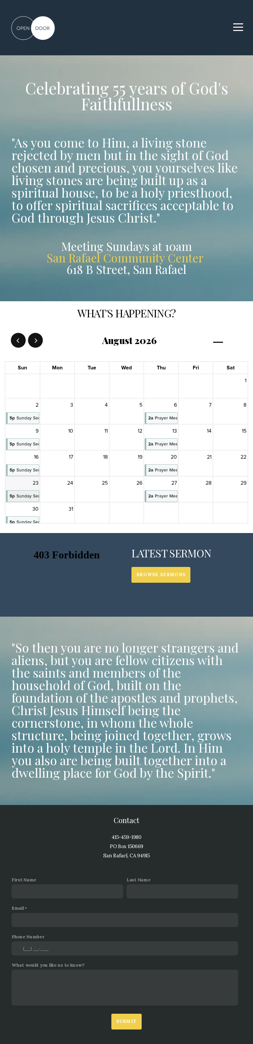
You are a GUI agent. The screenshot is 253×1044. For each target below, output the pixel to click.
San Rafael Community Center (127, 257)
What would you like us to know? (48, 965)
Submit (126, 1021)
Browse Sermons (160, 574)
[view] (218, 340)
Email (18, 908)
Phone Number (28, 937)
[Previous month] (18, 340)
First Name (24, 880)
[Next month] (35, 340)
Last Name (138, 880)
